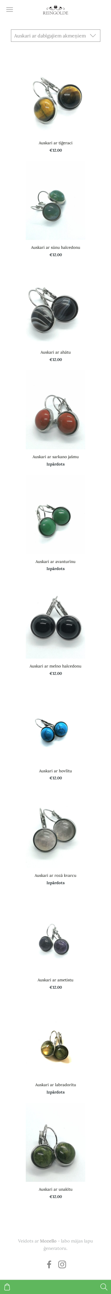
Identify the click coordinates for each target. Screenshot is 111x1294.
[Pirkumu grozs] (7, 1287)
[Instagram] (62, 1264)
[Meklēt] (104, 1287)
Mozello (48, 1241)
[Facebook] (49, 1264)
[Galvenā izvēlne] (9, 9)
